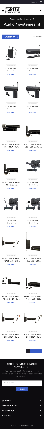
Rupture (33, 248)
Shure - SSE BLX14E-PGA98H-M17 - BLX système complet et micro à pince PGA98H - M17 (11, 298)
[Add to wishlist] (18, 45)
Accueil (12, 19)
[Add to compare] (18, 49)
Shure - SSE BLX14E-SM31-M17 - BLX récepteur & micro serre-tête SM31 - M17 (11, 336)
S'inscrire (22, 389)
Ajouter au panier (11, 58)
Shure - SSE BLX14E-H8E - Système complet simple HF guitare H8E (11, 183)
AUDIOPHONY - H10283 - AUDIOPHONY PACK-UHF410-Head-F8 (11, 222)
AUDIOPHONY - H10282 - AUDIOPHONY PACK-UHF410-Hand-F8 (33, 183)
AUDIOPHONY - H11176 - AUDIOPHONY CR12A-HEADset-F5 (11, 69)
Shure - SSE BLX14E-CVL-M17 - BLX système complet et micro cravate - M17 (33, 259)
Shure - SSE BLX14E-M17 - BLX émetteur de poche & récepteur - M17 (33, 145)
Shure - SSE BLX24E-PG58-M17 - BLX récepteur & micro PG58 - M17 (11, 145)
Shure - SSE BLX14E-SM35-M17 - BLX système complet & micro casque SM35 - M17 (33, 336)
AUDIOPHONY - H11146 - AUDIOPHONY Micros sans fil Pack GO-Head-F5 (33, 107)
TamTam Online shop (25, 425)
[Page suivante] (40, 351)
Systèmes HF (29, 19)
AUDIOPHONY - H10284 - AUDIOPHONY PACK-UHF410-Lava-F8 (33, 222)
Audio (19, 19)
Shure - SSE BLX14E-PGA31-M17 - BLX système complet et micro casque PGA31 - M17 (11, 259)
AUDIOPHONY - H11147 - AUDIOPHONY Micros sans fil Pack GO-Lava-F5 (11, 107)
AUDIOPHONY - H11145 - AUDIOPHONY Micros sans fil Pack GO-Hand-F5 (33, 69)
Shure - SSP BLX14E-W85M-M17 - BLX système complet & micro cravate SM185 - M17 (33, 298)
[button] (40, 10)
